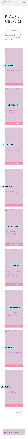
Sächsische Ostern (12, 70)
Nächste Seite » (19, 412)
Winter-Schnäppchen (13, 352)
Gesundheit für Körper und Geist (12, 314)
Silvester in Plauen (12, 150)
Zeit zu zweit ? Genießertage (11, 232)
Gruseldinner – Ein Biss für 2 (12, 111)
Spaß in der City (11, 192)
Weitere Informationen (14, 84)
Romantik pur (10, 392)
